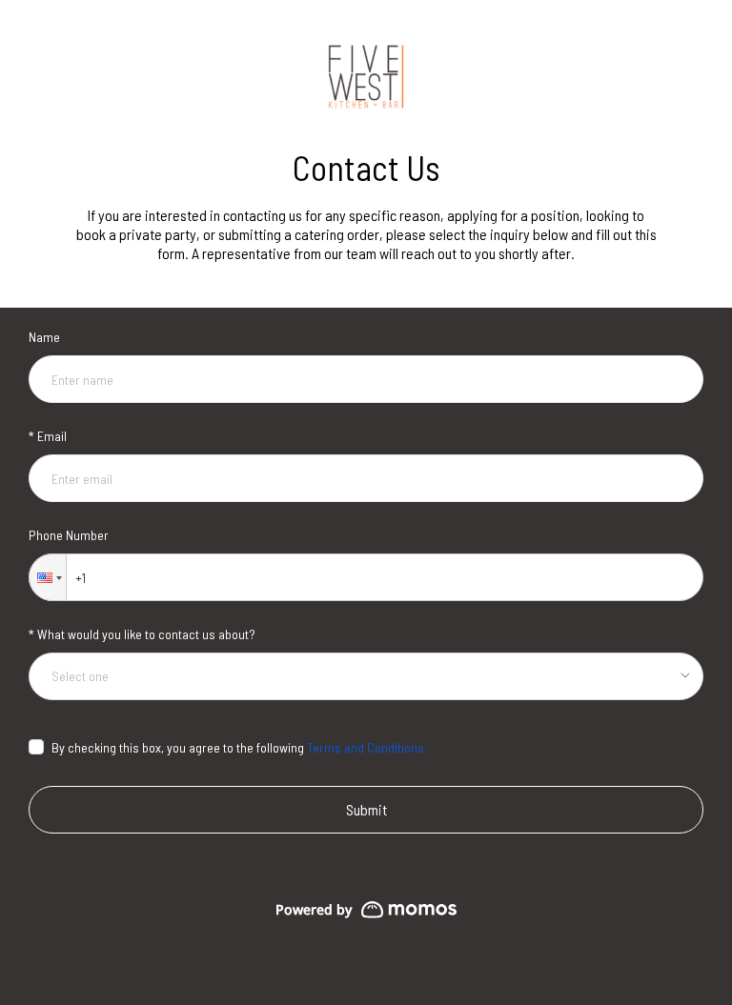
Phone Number (69, 535)
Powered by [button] (313, 909)
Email (52, 436)
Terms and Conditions (365, 747)
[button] (48, 577)
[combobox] (359, 676)
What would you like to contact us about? (146, 634)
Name (44, 337)
